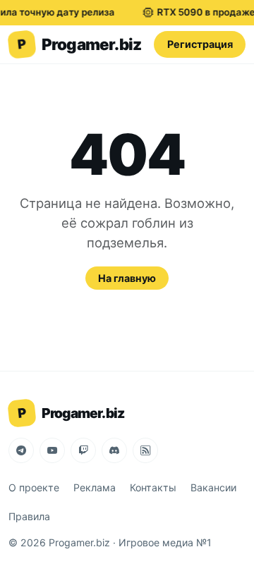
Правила (29, 516)
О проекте (33, 487)
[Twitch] (83, 450)
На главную (127, 278)
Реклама (94, 487)
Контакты (153, 487)
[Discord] (114, 450)
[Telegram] (21, 450)
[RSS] (145, 450)
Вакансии (213, 487)
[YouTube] (52, 450)
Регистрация (200, 44)
